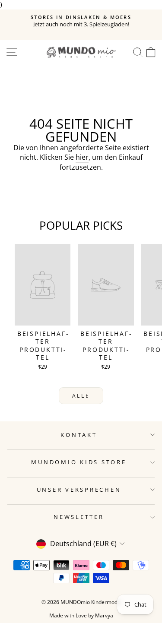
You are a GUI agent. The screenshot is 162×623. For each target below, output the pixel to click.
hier (82, 157)
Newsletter (79, 517)
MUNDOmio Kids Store (78, 462)
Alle (81, 395)
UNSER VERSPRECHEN (79, 489)
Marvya (104, 615)
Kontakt (78, 435)
